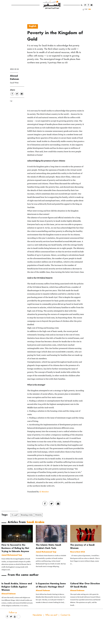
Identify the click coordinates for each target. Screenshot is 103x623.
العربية (83, 9)
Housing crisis (27, 515)
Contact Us (65, 615)
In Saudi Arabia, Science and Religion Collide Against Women (17, 586)
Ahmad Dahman (9, 594)
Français (86, 9)
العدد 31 (14, 515)
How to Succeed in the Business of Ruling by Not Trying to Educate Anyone (15, 548)
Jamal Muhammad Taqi (12, 555)
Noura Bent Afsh (77, 552)
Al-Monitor (44, 492)
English (90, 9)
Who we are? (51, 615)
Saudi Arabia (35, 522)
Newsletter (37, 615)
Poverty (38, 515)
